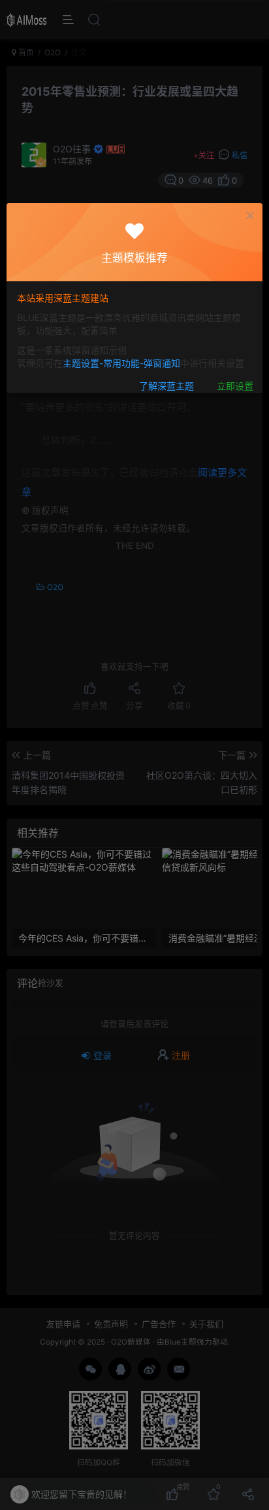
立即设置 (235, 386)
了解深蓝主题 (166, 386)
